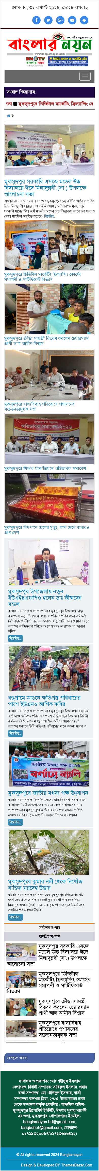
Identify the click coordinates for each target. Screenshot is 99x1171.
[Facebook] (36, 20)
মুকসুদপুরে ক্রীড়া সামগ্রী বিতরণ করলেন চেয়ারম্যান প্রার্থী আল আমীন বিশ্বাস (46, 341)
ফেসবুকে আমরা (17, 1058)
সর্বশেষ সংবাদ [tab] (49, 927)
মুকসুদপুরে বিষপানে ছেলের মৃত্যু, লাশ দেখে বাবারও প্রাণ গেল (46, 530)
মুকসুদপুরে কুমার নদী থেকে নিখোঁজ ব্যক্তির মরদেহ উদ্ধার (45, 884)
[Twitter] (48, 20)
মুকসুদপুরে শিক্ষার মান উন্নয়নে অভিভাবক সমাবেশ (45, 468)
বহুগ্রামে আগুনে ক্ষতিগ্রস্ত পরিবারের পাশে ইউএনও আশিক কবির (44, 701)
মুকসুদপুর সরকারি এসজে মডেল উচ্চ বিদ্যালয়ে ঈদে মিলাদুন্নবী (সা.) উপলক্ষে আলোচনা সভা (45, 188)
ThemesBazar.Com (76, 1165)
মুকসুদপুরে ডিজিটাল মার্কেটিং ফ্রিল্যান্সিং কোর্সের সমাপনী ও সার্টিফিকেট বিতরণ (43, 277)
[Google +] (60, 20)
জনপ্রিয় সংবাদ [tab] (49, 936)
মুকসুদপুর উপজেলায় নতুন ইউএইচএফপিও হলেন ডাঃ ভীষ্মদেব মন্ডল (45, 598)
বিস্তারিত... (50, 216)
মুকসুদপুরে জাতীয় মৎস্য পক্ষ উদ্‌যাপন (48, 793)
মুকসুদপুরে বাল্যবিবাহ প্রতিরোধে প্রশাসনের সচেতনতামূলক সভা (39, 407)
